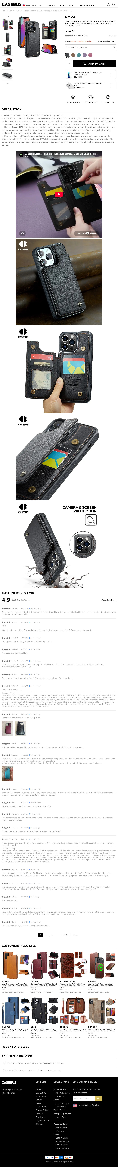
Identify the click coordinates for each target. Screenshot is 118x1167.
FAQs (38, 1103)
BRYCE (5, 982)
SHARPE (92, 982)
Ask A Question (108, 600)
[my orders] (109, 4)
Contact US (41, 1093)
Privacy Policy (42, 1110)
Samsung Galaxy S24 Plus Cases (22, 11)
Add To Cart (96, 63)
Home (4, 11)
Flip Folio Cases (63, 1103)
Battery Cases (62, 1138)
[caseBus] (11, 4)
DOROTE (64, 1027)
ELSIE (33, 1027)
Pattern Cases (62, 1145)
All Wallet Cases (63, 1093)
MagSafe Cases (62, 1141)
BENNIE (34, 982)
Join (98, 1098)
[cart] (113, 4)
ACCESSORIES (87, 5)
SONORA (92, 1027)
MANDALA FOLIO (68, 982)
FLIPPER (6, 1027)
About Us (40, 1089)
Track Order (41, 1107)
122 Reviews (83, 36)
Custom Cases (62, 1148)
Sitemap (39, 1124)
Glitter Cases (61, 1127)
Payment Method (43, 1121)
